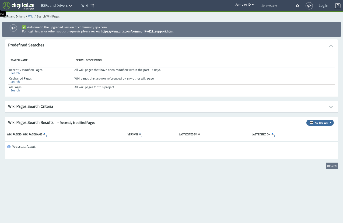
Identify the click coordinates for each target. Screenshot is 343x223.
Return (332, 166)
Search (15, 73)
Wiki (30, 17)
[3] (44, 134)
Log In (323, 5)
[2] (272, 134)
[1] (139, 134)
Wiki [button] (85, 5)
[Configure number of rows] (331, 121)
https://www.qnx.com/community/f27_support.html (137, 31)
